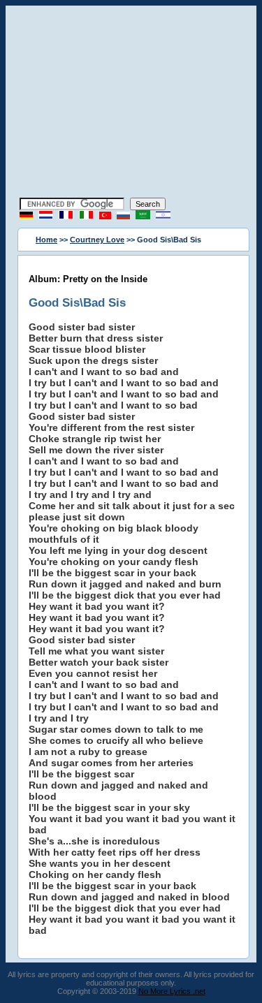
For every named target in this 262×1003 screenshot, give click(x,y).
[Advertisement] (131, 103)
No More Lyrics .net (171, 991)
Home (46, 239)
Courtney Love (97, 239)
